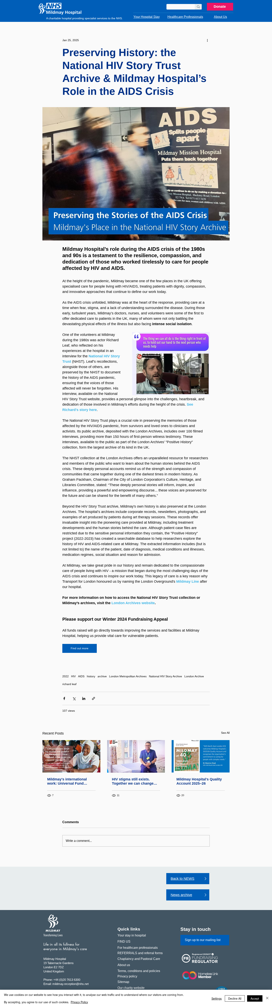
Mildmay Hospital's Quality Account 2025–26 (199, 781)
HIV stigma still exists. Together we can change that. (133, 781)
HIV (73, 676)
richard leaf (69, 684)
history (91, 676)
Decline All (234, 998)
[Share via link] (93, 698)
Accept (254, 998)
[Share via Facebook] (64, 698)
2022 (65, 676)
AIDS (81, 676)
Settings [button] (216, 998)
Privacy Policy (79, 1002)
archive (102, 676)
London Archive (194, 676)
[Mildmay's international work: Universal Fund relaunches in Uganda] (71, 756)
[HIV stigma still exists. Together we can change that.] (136, 756)
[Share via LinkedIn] (84, 698)
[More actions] (207, 40)
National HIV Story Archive (165, 676)
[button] (146, 17)
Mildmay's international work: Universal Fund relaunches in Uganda (67, 781)
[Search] (198, 7)
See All (225, 732)
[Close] (267, 998)
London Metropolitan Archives (128, 676)
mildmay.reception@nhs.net (70, 984)
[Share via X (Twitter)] (74, 698)
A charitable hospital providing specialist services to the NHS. (84, 18)
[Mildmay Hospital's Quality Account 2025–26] (201, 756)
